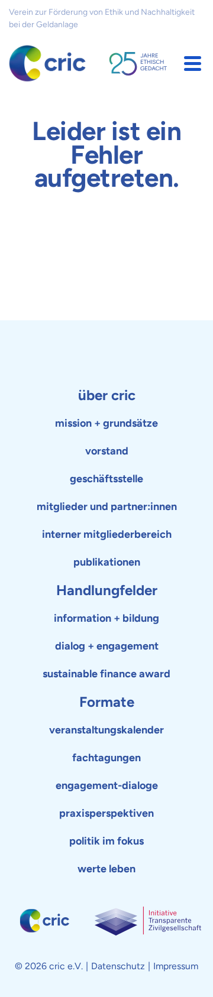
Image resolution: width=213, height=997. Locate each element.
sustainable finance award (106, 673)
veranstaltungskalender (106, 729)
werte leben (106, 868)
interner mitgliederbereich (107, 534)
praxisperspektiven (106, 813)
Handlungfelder (106, 590)
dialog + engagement (107, 645)
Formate (106, 701)
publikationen (106, 562)
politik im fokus (106, 840)
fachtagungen (106, 757)
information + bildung (106, 618)
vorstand (106, 450)
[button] (192, 63)
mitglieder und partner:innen (107, 506)
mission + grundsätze (106, 423)
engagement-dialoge (107, 785)
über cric (106, 395)
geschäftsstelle (106, 478)
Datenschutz (118, 966)
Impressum (175, 966)
